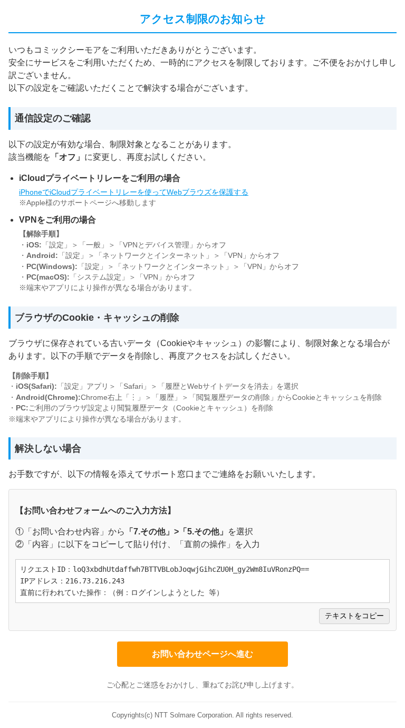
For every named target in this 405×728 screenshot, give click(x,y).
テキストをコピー (354, 616)
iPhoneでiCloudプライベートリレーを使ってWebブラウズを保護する (133, 192)
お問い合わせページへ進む (202, 653)
